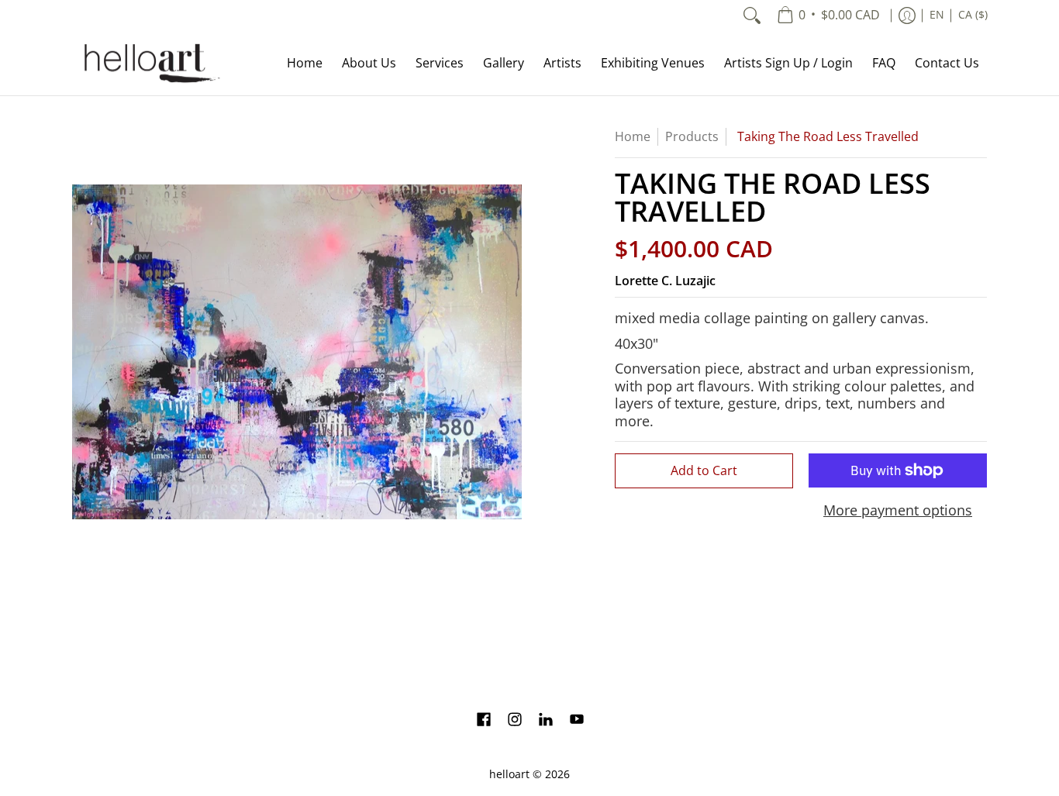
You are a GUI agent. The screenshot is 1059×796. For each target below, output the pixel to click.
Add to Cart (704, 470)
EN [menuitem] (937, 15)
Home (632, 136)
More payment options (897, 510)
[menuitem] (828, 15)
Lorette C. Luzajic (665, 280)
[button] (484, 721)
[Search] (752, 15)
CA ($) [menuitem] (973, 15)
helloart (509, 774)
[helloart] (149, 63)
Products (692, 136)
